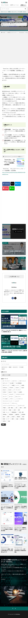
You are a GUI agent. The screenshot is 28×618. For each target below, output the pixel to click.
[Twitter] (12, 184)
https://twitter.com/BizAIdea (7, 577)
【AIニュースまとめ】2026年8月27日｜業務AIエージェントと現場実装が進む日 (14, 331)
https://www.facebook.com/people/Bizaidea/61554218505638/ (13, 580)
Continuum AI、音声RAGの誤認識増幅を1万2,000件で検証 (7, 486)
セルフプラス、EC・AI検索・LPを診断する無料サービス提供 (20, 486)
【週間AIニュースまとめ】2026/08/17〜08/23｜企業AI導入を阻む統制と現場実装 (14, 351)
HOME (3, 32)
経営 (15, 25)
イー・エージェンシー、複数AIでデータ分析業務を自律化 (7, 508)
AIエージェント (4, 11)
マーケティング (11, 25)
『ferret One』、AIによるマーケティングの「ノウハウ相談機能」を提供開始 (9, 162)
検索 (3, 424)
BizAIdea (18, 614)
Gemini (24, 11)
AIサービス (5, 25)
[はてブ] (18, 184)
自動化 (9, 11)
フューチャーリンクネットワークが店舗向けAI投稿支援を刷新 (7, 529)
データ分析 (20, 11)
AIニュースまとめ (4, 5)
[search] (25, 9)
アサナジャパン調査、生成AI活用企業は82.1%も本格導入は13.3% (7, 550)
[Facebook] (6, 184)
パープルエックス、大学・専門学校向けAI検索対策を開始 (20, 550)
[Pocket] (5, 188)
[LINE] (12, 188)
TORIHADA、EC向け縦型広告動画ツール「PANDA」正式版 (21, 508)
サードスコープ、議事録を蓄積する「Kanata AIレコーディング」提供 (21, 529)
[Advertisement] (14, 48)
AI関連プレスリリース (15, 23)
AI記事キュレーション (14, 5)
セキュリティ (14, 11)
